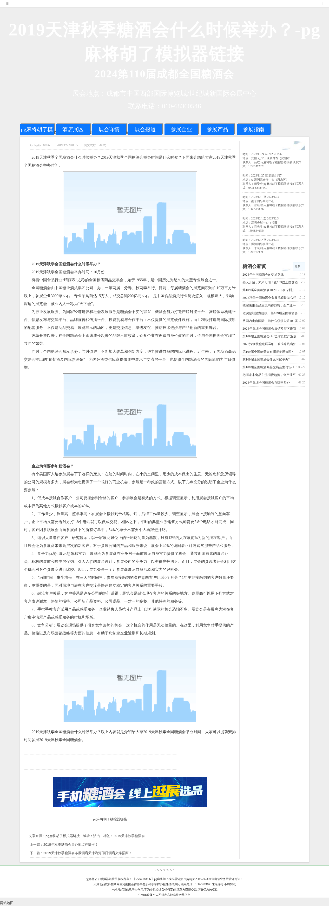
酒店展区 (73, 129)
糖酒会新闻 (255, 266)
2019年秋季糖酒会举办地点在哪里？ (70, 844)
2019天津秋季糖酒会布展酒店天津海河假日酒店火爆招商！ (87, 853)
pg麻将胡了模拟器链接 (37, 130)
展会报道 (145, 129)
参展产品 (217, 129)
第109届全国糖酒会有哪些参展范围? (268, 352)
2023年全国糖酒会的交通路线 (263, 274)
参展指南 (253, 129)
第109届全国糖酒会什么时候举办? (266, 359)
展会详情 (109, 129)
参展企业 (181, 129)
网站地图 (6, 903)
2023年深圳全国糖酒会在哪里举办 (266, 382)
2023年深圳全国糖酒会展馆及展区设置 (269, 328)
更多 (297, 266)
